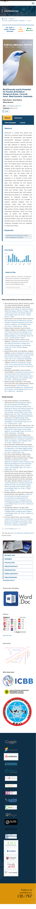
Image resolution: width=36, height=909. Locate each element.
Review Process (10, 570)
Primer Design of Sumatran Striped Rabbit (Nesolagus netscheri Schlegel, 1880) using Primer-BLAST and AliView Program (19, 311)
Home (5, 19)
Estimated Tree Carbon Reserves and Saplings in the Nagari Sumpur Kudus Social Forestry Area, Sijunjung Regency (19, 333)
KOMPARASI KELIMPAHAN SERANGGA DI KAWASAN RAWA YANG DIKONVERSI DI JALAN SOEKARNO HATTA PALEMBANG (19, 419)
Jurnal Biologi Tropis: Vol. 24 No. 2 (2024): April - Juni (19, 451)
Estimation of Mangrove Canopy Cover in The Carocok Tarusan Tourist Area (18, 363)
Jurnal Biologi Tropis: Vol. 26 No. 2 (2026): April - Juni (18, 442)
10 (15, 529)
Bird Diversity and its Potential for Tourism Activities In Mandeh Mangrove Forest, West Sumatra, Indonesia (19, 322)
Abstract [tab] (7, 118)
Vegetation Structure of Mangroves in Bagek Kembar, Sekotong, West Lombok (19, 510)
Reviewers (8, 559)
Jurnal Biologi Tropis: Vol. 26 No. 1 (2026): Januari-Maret (19, 379)
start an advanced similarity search (22, 533)
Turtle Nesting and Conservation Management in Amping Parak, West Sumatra (19, 387)
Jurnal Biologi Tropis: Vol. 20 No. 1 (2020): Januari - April (18, 422)
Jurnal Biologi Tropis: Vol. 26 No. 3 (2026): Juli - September (19, 390)
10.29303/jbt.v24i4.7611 (13, 106)
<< (2, 529)
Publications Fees (10, 577)
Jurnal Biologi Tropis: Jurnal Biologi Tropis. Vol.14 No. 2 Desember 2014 (18, 413)
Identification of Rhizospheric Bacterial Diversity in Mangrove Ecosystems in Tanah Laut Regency (19, 439)
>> (20, 529)
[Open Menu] (33, 3)
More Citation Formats (13, 287)
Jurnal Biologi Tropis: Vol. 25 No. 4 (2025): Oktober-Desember (18, 347)
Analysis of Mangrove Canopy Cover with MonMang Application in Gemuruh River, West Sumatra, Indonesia (19, 355)
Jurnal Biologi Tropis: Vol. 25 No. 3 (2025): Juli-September (18, 358)
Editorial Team (9, 555)
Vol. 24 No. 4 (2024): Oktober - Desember (13, 20)
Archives (11, 19)
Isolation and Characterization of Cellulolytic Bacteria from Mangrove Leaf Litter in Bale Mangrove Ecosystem (19, 521)
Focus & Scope (9, 562)
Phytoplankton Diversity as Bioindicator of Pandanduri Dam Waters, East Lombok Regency (19, 429)
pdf (7, 111)
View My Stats (7, 635)
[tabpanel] (18, 183)
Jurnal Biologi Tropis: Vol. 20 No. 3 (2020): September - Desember (19, 432)
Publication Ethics (11, 566)
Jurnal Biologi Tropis (11, 11)
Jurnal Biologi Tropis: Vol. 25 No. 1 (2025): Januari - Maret (18, 325)
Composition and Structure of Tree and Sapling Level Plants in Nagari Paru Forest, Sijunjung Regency (19, 343)
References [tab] (18, 118)
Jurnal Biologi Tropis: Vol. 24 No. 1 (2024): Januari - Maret (19, 337)
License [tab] (22, 122)
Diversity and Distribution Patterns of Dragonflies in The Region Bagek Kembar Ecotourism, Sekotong (19, 448)
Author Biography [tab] (10, 122)
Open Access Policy (11, 574)
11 (17, 529)
